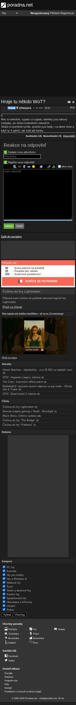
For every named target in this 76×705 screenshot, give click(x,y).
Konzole (11, 571)
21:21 (47, 108)
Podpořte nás (9, 263)
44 (39, 416)
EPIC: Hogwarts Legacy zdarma (21, 377)
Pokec (10, 609)
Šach (10, 586)
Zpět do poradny (11, 236)
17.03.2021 (38, 108)
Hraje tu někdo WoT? (23, 101)
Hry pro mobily (15, 575)
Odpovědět (69, 136)
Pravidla (8, 673)
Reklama (8, 677)
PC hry (11, 567)
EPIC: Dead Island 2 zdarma (19, 393)
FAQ (6, 684)
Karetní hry (13, 594)
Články (5, 401)
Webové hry (14, 582)
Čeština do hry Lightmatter (22, 291)
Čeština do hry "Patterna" (17, 424)
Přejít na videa (9, 357)
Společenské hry (16, 598)
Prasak (11, 108)
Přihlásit (55, 13)
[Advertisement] (38, 56)
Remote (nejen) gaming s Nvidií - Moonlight (28, 411)
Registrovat (67, 13)
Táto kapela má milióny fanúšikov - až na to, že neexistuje (32, 313)
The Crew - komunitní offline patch (23, 381)
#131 (72, 107)
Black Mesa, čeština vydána (19, 415)
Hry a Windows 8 (17, 578)
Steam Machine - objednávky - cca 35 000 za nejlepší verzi (37, 369)
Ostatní (11, 605)
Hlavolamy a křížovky (19, 602)
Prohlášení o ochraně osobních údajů (22, 691)
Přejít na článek (12, 307)
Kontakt (8, 688)
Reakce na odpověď (25, 145)
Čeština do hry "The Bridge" (19, 420)
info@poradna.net (48, 698)
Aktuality (6, 364)
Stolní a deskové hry (19, 590)
